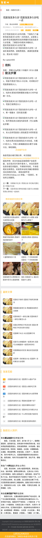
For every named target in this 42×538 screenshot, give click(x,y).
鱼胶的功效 (15, 10)
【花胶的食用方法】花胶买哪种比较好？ (21, 405)
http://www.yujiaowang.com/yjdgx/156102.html (22, 158)
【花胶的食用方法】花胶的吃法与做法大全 (22, 409)
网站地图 (19, 527)
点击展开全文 (21, 150)
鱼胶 (7, 10)
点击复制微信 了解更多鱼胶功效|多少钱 (21, 534)
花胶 (2, 482)
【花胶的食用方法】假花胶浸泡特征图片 (21, 421)
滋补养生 (31, 527)
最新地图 (25, 527)
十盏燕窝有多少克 (9, 257)
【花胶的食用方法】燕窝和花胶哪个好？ (21, 401)
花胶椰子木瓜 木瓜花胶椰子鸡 (24, 333)
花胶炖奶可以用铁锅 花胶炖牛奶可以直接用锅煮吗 (11, 279)
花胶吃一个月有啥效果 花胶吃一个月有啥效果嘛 (29, 260)
